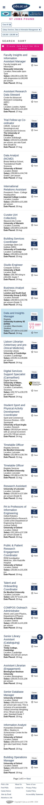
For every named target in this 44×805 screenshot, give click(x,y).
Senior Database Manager (13, 693)
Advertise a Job (6, 798)
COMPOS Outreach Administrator (15, 609)
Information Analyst (15, 724)
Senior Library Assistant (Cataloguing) (12, 639)
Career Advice (6, 791)
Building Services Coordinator (14, 240)
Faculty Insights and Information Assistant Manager (15, 58)
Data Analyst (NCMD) (11, 157)
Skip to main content (10, 2)
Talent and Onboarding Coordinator (10, 586)
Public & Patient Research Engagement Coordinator (13, 550)
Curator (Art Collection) (10, 216)
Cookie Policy (31, 791)
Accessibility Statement (34, 794)
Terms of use (30, 784)
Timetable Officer (14, 444)
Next (29, 779)
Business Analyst (14, 287)
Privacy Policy (31, 788)
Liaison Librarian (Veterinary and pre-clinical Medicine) (15, 345)
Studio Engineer (13, 264)
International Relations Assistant (15, 188)
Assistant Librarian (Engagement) (15, 667)
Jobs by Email (6, 794)
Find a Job (4, 784)
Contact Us (19, 788)
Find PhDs (4, 788)
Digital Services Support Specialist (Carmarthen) (14, 374)
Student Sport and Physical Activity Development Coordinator (14, 410)
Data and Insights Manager (14, 315)
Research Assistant (15, 486)
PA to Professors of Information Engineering (15, 510)
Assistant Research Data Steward (15, 93)
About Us (18, 784)
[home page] (21, 10)
